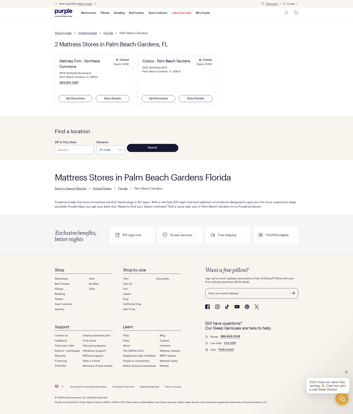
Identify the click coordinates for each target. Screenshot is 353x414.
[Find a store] (262, 3)
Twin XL (127, 283)
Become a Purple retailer (98, 365)
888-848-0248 (230, 336)
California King (132, 303)
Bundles (94, 283)
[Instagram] (217, 307)
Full (125, 288)
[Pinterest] (247, 307)
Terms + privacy (173, 386)
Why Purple (203, 13)
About (126, 345)
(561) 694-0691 (68, 83)
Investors (165, 345)
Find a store (272, 3)
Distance (102, 142)
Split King (129, 309)
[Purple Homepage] (63, 13)
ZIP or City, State (65, 142)
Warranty (60, 355)
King (126, 298)
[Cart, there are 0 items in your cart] (296, 13)
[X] (256, 307)
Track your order (64, 345)
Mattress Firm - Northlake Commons (79, 64)
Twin (126, 278)
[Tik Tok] (227, 307)
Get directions (75, 98)
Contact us (61, 335)
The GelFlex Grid (133, 350)
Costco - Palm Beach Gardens (166, 61)
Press (126, 340)
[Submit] (293, 293)
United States (87, 33)
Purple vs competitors (136, 360)
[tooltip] (290, 3)
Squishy (59, 309)
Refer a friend (85, 3)
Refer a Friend (91, 360)
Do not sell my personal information (88, 386)
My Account (286, 13)
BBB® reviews (168, 355)
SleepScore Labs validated (139, 355)
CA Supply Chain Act (123, 386)
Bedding (119, 13)
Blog (162, 335)
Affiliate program (93, 355)
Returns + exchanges (67, 350)
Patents (164, 365)
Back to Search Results (70, 188)
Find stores (89, 340)
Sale (91, 278)
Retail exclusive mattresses (139, 365)
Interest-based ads (149, 386)
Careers (164, 340)
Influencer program (94, 350)
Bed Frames (136, 13)
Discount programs (94, 345)
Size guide (162, 278)
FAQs (126, 335)
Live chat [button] (230, 343)
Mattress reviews (170, 350)
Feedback (61, 340)
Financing (61, 360)
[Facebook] (207, 307)
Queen (127, 293)
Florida (108, 33)
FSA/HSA (60, 365)
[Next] (95, 3)
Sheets (59, 298)
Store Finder (63, 33)
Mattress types (169, 360)
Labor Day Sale (181, 13)
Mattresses (88, 13)
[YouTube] (237, 306)
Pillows (105, 13)
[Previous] (56, 3)
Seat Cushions (158, 13)
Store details (112, 98)
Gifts (92, 288)
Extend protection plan (96, 335)
